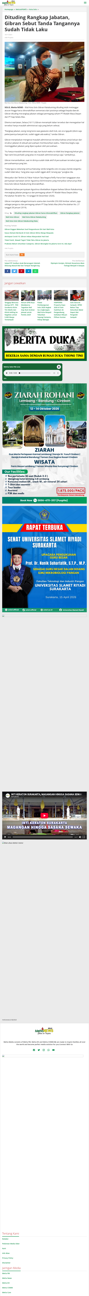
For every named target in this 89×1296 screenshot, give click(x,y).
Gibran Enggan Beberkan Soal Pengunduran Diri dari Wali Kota (29, 229)
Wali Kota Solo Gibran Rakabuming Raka (22, 221)
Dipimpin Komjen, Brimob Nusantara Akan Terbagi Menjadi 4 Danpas (67, 263)
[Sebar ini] (7, 271)
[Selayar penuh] (84, 837)
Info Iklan (6, 1253)
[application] (44, 815)
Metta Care (6, 1292)
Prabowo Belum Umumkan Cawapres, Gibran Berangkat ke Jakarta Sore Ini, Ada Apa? (38, 244)
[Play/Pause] (59, 367)
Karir (4, 1248)
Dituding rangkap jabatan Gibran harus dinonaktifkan (36, 213)
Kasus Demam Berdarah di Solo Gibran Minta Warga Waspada (29, 233)
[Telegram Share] (28, 271)
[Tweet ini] (14, 271)
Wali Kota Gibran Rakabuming (34, 217)
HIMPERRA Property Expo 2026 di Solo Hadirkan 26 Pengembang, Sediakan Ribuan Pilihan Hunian (60, 309)
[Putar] (5, 837)
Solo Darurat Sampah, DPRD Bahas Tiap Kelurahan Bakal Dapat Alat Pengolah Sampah (76, 309)
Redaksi (5, 1239)
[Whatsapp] (35, 271)
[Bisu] (80, 837)
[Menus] (85, 2)
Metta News (7, 1278)
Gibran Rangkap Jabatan (69, 213)
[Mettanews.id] (8, 3)
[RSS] (22, 254)
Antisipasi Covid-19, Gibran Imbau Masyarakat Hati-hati (27, 236)
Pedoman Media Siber (11, 1244)
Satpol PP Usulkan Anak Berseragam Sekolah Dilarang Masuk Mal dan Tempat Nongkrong (22, 263)
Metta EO (6, 1283)
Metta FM (6, 1273)
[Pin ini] (21, 271)
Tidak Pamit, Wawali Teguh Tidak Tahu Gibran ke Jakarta (27, 240)
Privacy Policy (7, 1258)
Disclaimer (6, 1263)
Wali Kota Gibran (12, 217)
